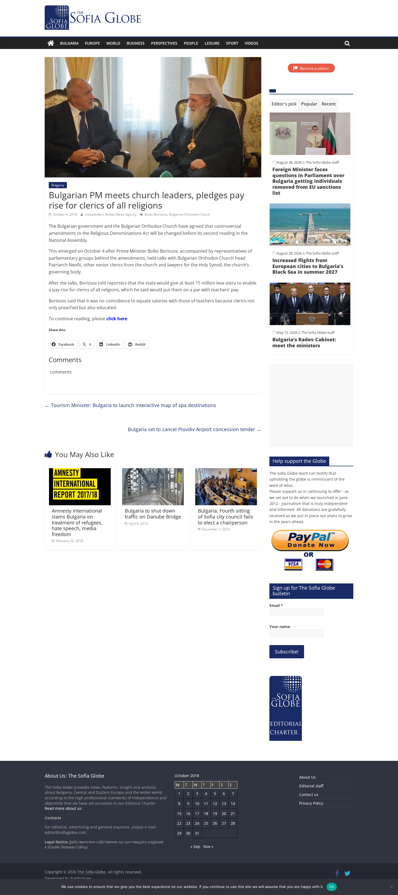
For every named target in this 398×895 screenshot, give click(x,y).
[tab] (284, 105)
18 (206, 813)
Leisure (212, 43)
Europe (92, 43)
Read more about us (63, 808)
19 (215, 813)
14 (233, 803)
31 (197, 833)
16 (188, 813)
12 (215, 803)
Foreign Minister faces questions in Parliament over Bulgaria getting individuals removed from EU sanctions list (308, 181)
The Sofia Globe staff (322, 162)
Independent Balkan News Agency (111, 214)
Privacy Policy (311, 803)
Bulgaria (69, 43)
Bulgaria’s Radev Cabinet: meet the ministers (304, 342)
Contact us (308, 794)
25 (206, 823)
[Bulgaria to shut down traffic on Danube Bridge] (153, 471)
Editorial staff (311, 785)
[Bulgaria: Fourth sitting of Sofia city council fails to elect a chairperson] (226, 471)
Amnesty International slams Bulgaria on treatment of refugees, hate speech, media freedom (77, 522)
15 (179, 813)
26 (215, 823)
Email (276, 605)
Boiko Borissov (156, 214)
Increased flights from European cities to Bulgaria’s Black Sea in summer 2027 (307, 266)
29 (179, 833)
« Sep (195, 846)
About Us (307, 777)
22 (179, 823)
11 (206, 803)
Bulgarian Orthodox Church (189, 214)
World (113, 43)
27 (224, 823)
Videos (251, 43)
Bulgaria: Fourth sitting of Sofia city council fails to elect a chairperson (225, 516)
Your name (279, 626)
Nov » (208, 846)
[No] (391, 887)
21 (233, 813)
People (191, 43)
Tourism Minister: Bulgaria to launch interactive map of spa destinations (130, 405)
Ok (331, 886)
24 (197, 823)
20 (224, 813)
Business (136, 43)
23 (188, 823)
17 (197, 813)
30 (188, 833)
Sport (232, 43)
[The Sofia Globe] (51, 43)
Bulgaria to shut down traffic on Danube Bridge (153, 513)
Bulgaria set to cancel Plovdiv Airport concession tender (194, 429)
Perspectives (164, 43)
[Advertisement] (311, 405)
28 (233, 823)
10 (197, 803)
